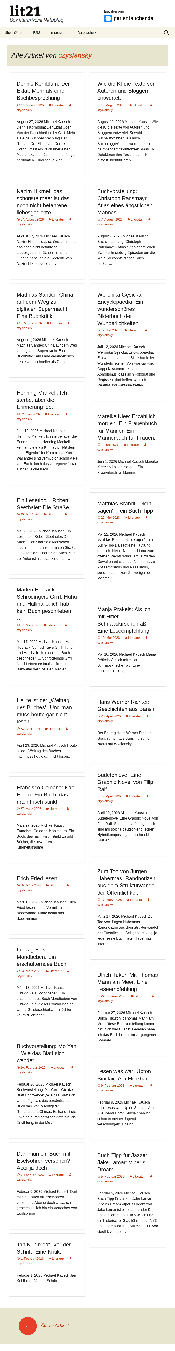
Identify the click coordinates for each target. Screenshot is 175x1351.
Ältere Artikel (47, 1325)
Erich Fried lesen (37, 878)
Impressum (58, 32)
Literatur (58, 105)
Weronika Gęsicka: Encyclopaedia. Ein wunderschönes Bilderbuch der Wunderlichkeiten (120, 309)
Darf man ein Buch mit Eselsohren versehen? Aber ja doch (43, 1161)
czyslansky (75, 55)
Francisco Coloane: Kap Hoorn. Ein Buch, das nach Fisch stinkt (45, 794)
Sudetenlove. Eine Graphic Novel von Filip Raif (125, 782)
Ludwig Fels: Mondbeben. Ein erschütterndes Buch (41, 956)
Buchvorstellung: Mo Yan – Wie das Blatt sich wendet (46, 1053)
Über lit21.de (14, 32)
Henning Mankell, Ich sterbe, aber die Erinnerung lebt (42, 400)
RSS (36, 32)
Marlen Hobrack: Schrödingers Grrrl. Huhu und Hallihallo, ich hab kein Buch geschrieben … (47, 603)
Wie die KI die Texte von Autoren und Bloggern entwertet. (126, 91)
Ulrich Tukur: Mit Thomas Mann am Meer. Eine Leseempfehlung (127, 982)
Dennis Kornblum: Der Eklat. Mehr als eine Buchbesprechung (43, 91)
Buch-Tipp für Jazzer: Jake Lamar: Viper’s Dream (123, 1162)
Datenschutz (86, 32)
